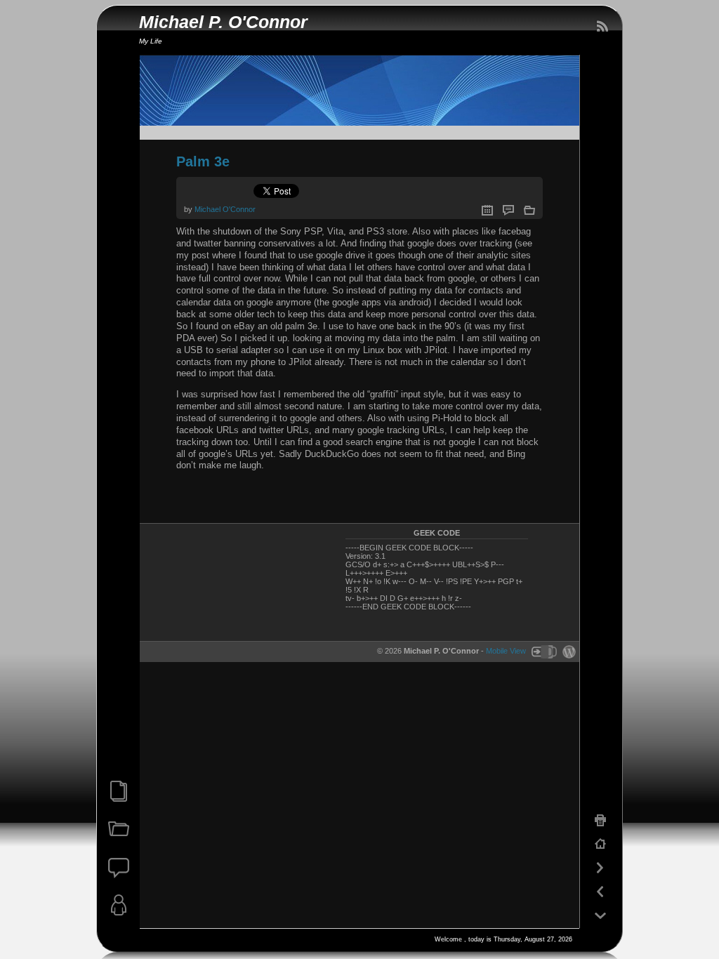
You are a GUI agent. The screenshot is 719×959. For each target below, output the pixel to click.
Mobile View (506, 651)
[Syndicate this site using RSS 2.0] (601, 26)
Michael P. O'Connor (223, 22)
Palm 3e (203, 161)
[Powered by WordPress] (567, 651)
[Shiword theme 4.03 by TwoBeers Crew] (543, 651)
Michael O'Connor (225, 209)
